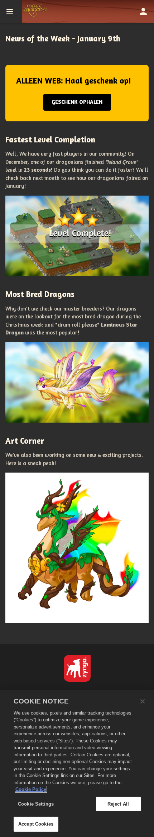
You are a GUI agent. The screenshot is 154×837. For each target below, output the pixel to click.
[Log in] (143, 11)
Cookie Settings (36, 804)
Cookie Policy (30, 789)
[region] (77, 763)
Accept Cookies (35, 824)
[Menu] (11, 11)
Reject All (118, 804)
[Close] (142, 701)
